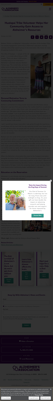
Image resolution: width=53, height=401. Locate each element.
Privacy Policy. (39, 395)
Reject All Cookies (45, 398)
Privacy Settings (6, 398)
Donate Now (37, 215)
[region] (26, 394)
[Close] (50, 389)
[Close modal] (51, 181)
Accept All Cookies (34, 398)
